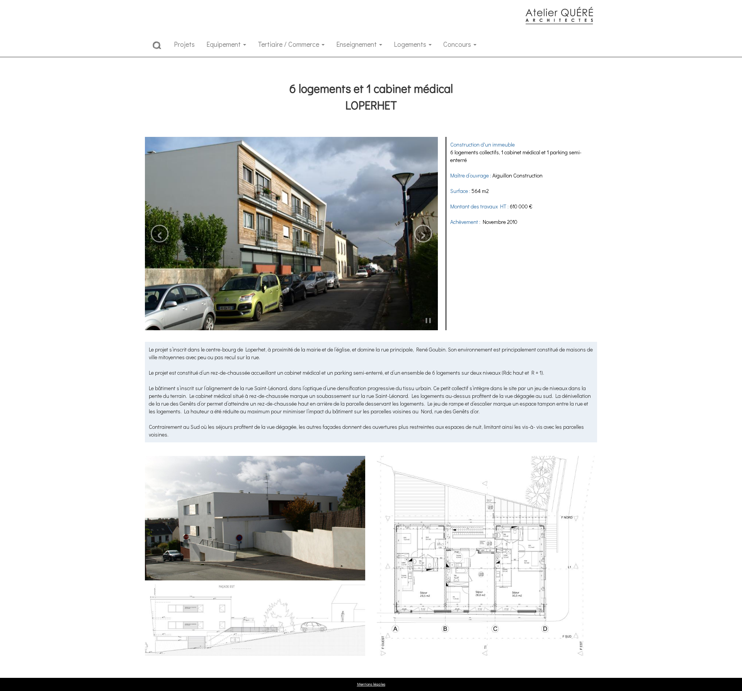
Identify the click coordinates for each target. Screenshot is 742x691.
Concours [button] (458, 44)
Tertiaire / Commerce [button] (289, 44)
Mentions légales (371, 684)
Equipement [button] (224, 44)
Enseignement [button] (357, 44)
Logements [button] (411, 44)
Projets (184, 44)
